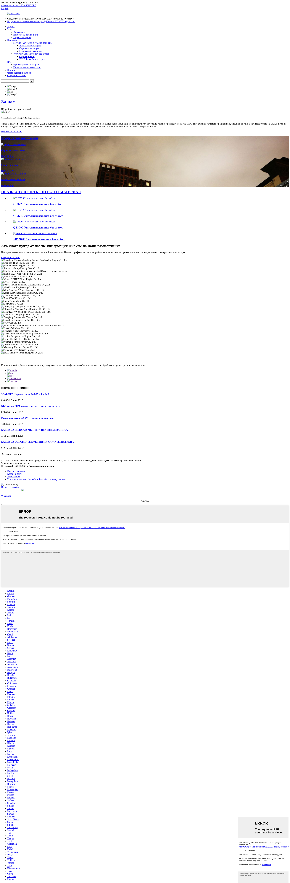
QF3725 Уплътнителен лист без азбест (38, 204)
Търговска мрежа (22, 37)
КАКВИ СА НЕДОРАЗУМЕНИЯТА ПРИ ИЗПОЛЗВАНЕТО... (34, 430)
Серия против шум (29, 48)
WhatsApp (6, 496)
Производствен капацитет (26, 64)
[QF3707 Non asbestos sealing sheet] (34, 221)
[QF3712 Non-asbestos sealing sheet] (34, 210)
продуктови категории (19, 138)
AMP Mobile (13, 476)
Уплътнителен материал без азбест (31, 53)
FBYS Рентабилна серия (32, 59)
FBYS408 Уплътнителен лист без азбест (39, 239)
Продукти (12, 40)
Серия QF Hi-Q (27, 56)
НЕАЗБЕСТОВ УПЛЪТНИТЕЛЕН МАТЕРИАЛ (41, 192)
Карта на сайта (15, 474)
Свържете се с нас (16, 75)
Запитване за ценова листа (15, 463)
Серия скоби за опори (30, 51)
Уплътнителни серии (30, 45)
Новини (11, 70)
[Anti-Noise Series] (12, 159)
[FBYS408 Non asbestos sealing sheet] (35, 233)
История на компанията (25, 34)
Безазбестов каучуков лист (52, 479)
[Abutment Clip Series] (13, 173)
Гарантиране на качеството (27, 67)
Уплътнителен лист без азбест (22, 479)
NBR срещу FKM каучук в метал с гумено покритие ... (30, 406)
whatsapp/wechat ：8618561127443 (18, 5)
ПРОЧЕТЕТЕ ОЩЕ (11, 131)
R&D (10, 62)
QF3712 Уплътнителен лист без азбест (38, 215)
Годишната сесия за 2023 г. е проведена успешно (27, 418)
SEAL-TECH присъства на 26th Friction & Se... (26, 394)
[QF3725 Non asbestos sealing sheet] (34, 198)
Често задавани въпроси (19, 72)
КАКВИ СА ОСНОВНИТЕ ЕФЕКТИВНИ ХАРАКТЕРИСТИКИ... (37, 442)
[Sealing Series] (13, 144)
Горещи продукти (16, 471)
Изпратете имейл (10, 487)
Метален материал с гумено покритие (32, 43)
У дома (10, 26)
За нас (10, 29)
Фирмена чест (20, 32)
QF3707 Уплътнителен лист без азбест (38, 227)
